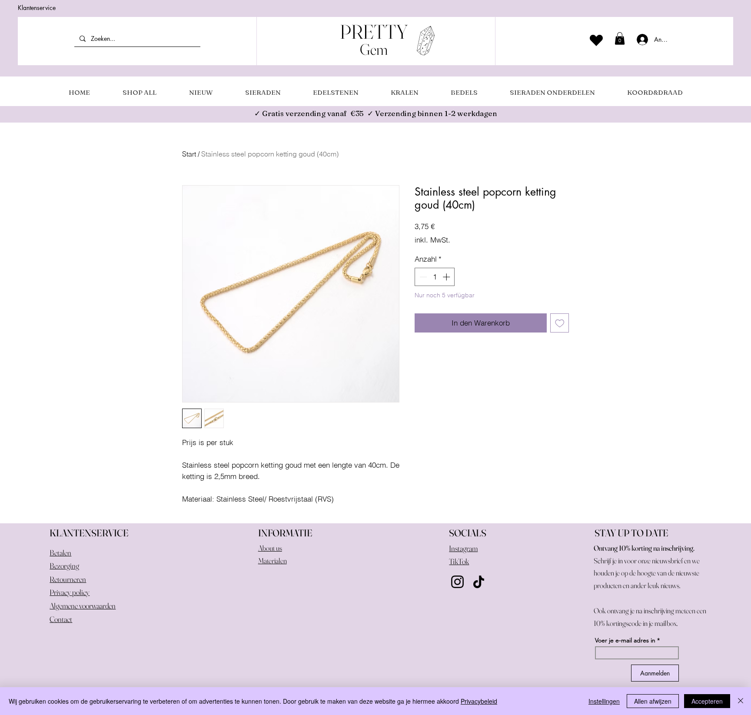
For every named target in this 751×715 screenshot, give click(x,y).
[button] (620, 38)
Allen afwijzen (652, 701)
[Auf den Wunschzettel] (559, 323)
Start (189, 154)
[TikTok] (478, 581)
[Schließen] (740, 701)
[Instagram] (457, 581)
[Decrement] (422, 277)
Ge (368, 49)
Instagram (463, 548)
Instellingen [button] (604, 701)
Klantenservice (37, 7)
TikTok (459, 561)
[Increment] (447, 277)
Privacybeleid (479, 701)
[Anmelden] (639, 39)
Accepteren (707, 701)
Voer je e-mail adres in (625, 640)
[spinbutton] (435, 277)
